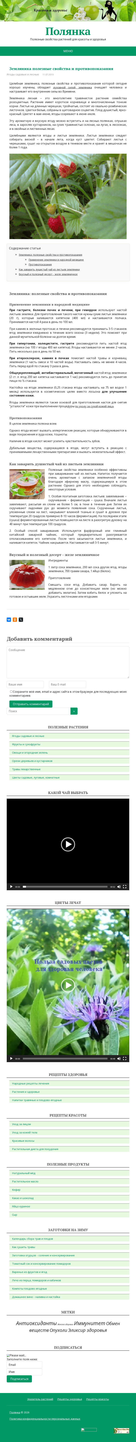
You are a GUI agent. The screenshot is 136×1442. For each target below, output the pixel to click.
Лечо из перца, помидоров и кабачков (36, 1280)
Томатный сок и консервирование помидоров (41, 1263)
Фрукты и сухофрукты (26, 744)
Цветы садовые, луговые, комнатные (36, 777)
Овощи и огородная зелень (30, 752)
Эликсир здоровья (87, 1330)
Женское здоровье (65, 1324)
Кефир (16, 1189)
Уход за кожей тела (24, 1132)
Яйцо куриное (21, 1206)
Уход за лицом (21, 1124)
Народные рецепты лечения (30, 1083)
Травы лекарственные (26, 769)
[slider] (65, 887)
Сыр (14, 1214)
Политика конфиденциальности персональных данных (44, 1418)
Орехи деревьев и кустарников (32, 761)
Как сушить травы (23, 1247)
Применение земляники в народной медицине (56, 259)
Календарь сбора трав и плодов (32, 1238)
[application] (68, 844)
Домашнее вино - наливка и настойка (36, 1297)
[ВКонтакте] (9, 620)
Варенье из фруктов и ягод (29, 1272)
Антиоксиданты (36, 1323)
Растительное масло (25, 1181)
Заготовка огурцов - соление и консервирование (43, 1255)
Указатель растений (40, 1399)
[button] (68, 844)
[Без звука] (119, 886)
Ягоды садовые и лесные (23, 74)
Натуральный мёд (23, 1173)
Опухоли (58, 1330)
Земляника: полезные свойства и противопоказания (50, 254)
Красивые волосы (23, 1140)
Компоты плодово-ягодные (29, 1288)
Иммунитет (89, 1323)
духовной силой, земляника (72, 87)
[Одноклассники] (15, 620)
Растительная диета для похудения (35, 1149)
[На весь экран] (124, 886)
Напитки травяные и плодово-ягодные (37, 1100)
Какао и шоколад (23, 1198)
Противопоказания (40, 264)
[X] (21, 620)
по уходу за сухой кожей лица (94, 406)
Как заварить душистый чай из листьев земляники (49, 269)
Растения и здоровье (26, 1091)
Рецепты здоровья (69, 1399)
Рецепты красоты (97, 1399)
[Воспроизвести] (11, 886)
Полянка (68, 31)
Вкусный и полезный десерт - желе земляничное (48, 274)
